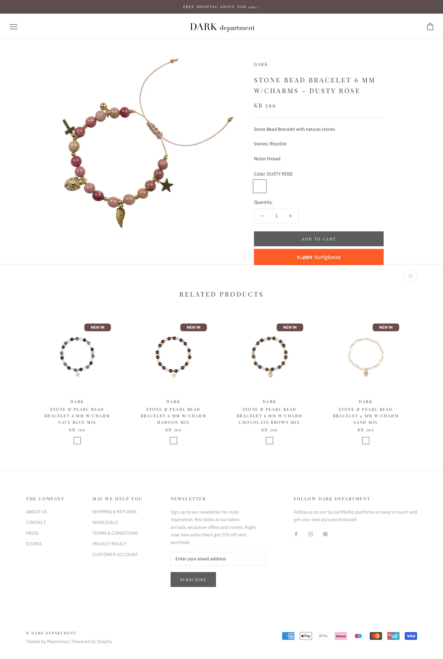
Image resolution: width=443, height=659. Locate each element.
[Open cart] (430, 27)
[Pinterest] (325, 534)
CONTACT (36, 522)
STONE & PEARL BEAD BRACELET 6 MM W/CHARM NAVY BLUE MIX (77, 416)
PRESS (32, 533)
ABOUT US (36, 511)
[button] (319, 257)
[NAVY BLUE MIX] (77, 440)
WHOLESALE (105, 522)
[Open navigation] (14, 27)
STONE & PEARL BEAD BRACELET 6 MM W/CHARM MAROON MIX (173, 416)
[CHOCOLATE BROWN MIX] (269, 440)
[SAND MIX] (365, 440)
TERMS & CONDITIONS (115, 533)
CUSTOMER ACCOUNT (115, 554)
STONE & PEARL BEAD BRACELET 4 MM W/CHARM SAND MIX (366, 416)
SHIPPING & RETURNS (114, 511)
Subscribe (193, 579)
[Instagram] (310, 534)
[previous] (20, 376)
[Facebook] (296, 534)
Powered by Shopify (92, 641)
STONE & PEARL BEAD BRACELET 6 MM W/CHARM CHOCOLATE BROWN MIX (269, 416)
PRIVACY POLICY (109, 543)
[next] (422, 376)
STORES (34, 543)
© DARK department (51, 632)
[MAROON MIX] (173, 440)
